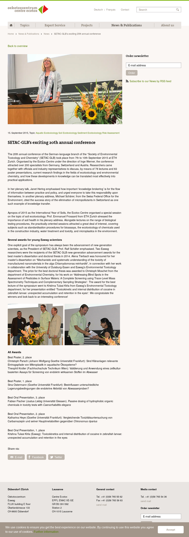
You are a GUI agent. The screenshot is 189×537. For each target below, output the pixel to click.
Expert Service (55, 25)
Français (111, 9)
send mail (101, 504)
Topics (25, 25)
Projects (87, 25)
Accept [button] (170, 529)
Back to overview (18, 46)
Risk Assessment (110, 132)
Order (131, 73)
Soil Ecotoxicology (68, 132)
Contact (125, 9)
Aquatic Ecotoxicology (47, 132)
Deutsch (98, 9)
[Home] (28, 9)
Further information (46, 531)
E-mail (18, 457)
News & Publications (126, 25)
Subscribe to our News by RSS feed (150, 81)
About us (167, 25)
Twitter (58, 457)
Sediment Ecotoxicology (90, 132)
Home (11, 33)
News (46, 33)
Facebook (38, 457)
